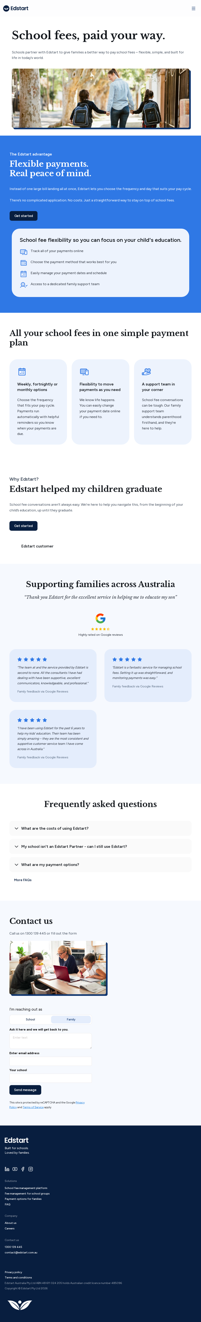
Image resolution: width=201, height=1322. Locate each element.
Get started (23, 216)
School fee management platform (26, 1188)
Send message (25, 1090)
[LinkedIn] (7, 1169)
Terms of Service (33, 1107)
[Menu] (193, 8)
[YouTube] (15, 1169)
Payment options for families (23, 1199)
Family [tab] (71, 1019)
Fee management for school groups (27, 1193)
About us (10, 1223)
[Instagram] (30, 1169)
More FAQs (22, 880)
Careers (10, 1228)
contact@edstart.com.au (21, 1252)
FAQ (7, 1204)
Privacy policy (13, 1272)
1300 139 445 (13, 1247)
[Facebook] (22, 1169)
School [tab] (30, 1019)
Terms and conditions (18, 1277)
